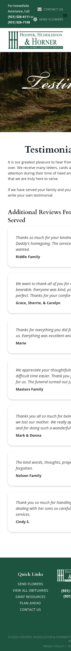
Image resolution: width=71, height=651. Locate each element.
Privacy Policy (53, 646)
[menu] (65, 16)
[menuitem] (30, 584)
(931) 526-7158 (19, 22)
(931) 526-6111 (19, 17)
